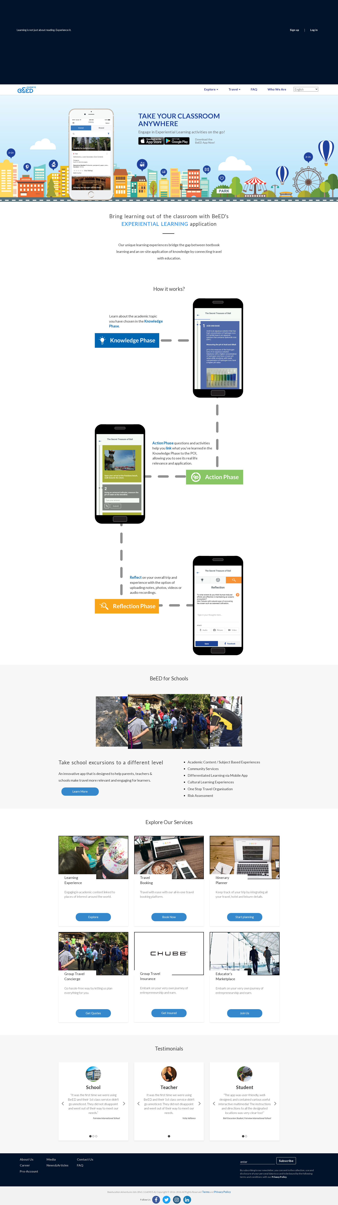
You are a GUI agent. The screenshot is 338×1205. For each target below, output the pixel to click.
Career (25, 1165)
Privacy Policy (279, 1176)
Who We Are (277, 89)
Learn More (80, 791)
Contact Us (85, 1159)
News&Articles (57, 1165)
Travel (233, 89)
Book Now (169, 917)
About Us (26, 1159)
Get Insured (169, 1013)
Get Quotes (93, 1013)
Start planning (245, 917)
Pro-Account (29, 1171)
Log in (314, 30)
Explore (210, 89)
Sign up (294, 30)
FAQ (254, 89)
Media (51, 1159)
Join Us (244, 1013)
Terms (205, 1192)
